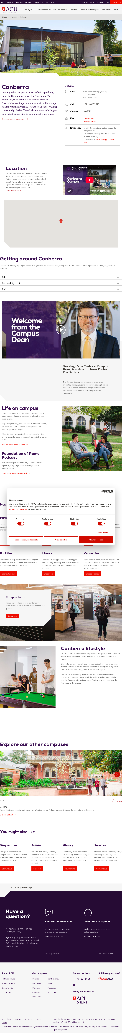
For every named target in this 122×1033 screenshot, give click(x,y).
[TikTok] (89, 979)
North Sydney (53, 979)
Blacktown (36, 983)
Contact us (116, 2)
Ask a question (52, 953)
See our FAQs (90, 936)
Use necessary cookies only (26, 540)
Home (4, 17)
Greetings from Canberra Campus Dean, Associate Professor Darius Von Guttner (85, 369)
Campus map (89, 118)
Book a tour (12, 616)
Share (119, 801)
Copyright (17, 1019)
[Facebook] (74, 979)
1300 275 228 (107, 953)
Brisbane (36, 988)
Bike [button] (4, 277)
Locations (74, 9)
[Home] (9, 9)
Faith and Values (7, 2)
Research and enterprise (89, 9)
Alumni (28, 2)
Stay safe (37, 869)
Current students (88, 2)
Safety (4, 1023)
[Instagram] (78, 979)
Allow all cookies (96, 540)
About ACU (106, 9)
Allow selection (61, 540)
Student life (62, 9)
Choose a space (92, 574)
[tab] (61, 277)
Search (115, 9)
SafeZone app (101, 139)
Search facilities (8, 574)
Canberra (36, 992)
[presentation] (117, 774)
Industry (19, 2)
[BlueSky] (74, 985)
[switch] (47, 523)
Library (100, 2)
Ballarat (35, 979)
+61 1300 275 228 (91, 104)
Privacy (38, 1019)
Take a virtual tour (14, 190)
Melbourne (36, 997)
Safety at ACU (51, 2)
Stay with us (7, 869)
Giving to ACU (38, 2)
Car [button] (4, 289)
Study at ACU (30, 9)
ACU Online (52, 992)
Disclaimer (29, 1019)
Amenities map (90, 121)
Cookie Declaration (18, 509)
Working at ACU (8, 983)
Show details (102, 532)
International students (47, 9)
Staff (107, 2)
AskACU (87, 111)
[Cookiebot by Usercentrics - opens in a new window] (102, 491)
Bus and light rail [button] (11, 283)
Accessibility (6, 1019)
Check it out (48, 574)
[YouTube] (85, 979)
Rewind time (70, 869)
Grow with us (101, 869)
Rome (50, 983)
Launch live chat (52, 936)
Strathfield (52, 988)
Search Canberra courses (13, 119)
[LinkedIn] (82, 979)
